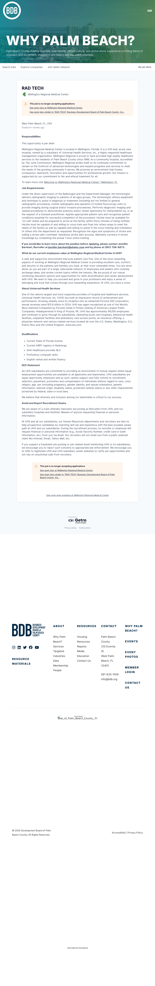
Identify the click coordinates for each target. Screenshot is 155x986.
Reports (81, 646)
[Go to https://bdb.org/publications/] (29, 664)
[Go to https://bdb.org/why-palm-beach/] (134, 628)
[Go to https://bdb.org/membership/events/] (134, 641)
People (57, 670)
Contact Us (84, 660)
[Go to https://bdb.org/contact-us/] (134, 685)
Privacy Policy (135, 832)
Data (56, 660)
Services (58, 646)
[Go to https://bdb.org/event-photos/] (134, 654)
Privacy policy (70, 528)
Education (83, 656)
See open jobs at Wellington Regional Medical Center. (56, 107)
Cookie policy (85, 528)
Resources (86, 626)
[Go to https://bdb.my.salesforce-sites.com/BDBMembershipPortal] (134, 670)
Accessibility (119, 832)
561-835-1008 (110, 674)
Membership (60, 665)
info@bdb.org (109, 679)
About (58, 626)
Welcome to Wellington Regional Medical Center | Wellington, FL (80, 182)
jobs (9, 67)
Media (80, 651)
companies (32, 67)
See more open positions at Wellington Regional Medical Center (77, 495)
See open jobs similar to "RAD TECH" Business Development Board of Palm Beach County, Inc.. (77, 112)
